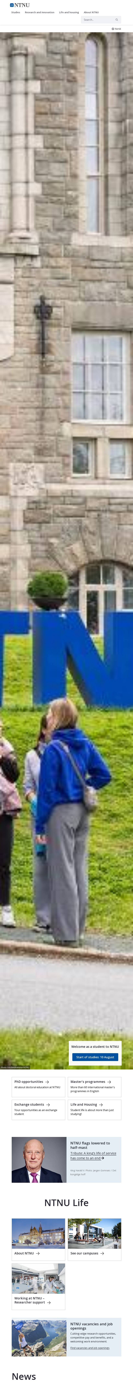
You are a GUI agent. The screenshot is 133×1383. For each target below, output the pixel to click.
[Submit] (117, 19)
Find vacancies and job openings (89, 1348)
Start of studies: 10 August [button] (95, 1057)
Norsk (118, 28)
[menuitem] (17, 12)
